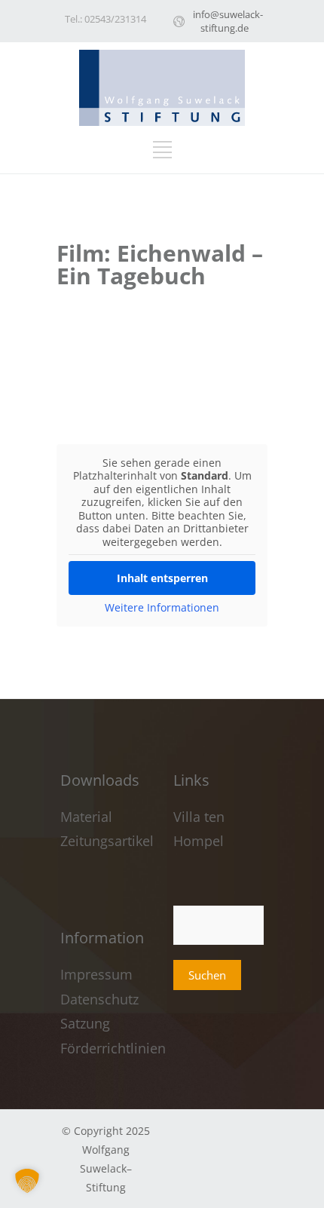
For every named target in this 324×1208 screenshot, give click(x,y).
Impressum (98, 974)
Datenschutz (99, 999)
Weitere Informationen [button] (162, 608)
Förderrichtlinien (113, 1048)
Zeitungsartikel (107, 841)
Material (86, 817)
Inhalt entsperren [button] (162, 578)
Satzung (85, 1023)
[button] (27, 1181)
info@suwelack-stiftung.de (228, 21)
